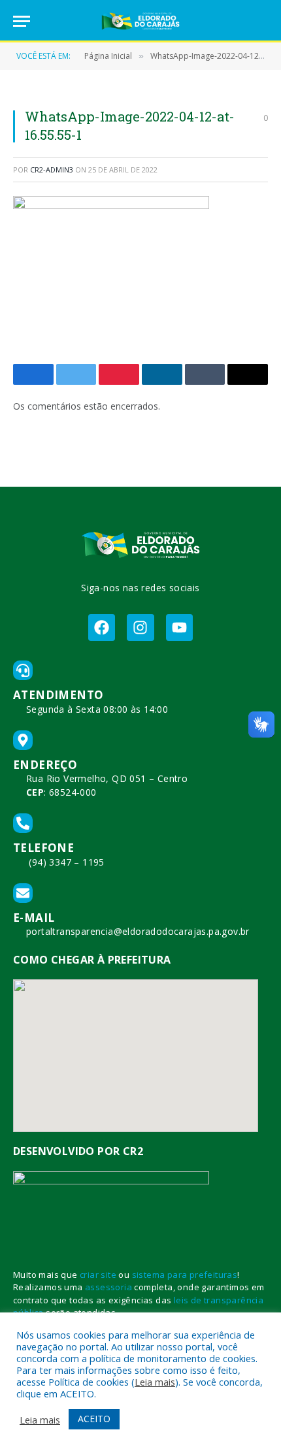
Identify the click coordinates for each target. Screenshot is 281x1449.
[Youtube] (179, 627)
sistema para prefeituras (185, 1274)
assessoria (108, 1287)
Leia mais (155, 1381)
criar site (98, 1274)
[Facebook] (101, 627)
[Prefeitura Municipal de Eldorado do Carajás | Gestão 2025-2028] (140, 21)
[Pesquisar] (262, 21)
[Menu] (21, 21)
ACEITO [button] (94, 1418)
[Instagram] (140, 627)
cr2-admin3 (51, 169)
